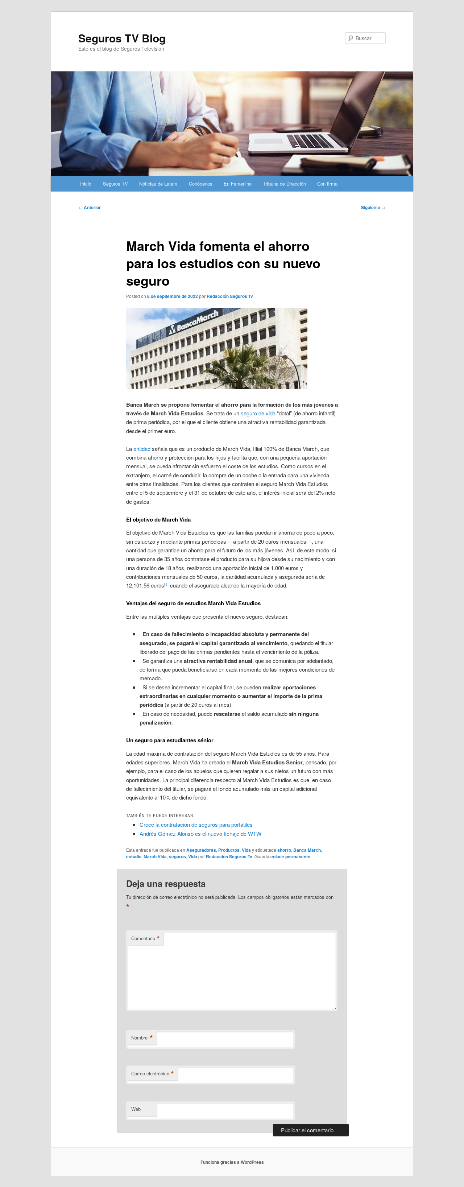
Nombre (142, 1037)
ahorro (284, 850)
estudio (133, 856)
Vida (246, 850)
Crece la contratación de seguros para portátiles (196, 824)
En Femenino (238, 183)
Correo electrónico (152, 1073)
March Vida (155, 856)
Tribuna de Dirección (284, 183)
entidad (141, 448)
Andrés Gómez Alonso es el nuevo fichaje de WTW (200, 833)
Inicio (85, 183)
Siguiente (373, 207)
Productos (229, 850)
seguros (177, 856)
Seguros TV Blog (122, 38)
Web (136, 1108)
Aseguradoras (201, 850)
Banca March (307, 850)
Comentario (145, 938)
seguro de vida (258, 413)
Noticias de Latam (158, 183)
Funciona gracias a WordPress (232, 1162)
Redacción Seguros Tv (230, 296)
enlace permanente (290, 856)
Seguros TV (115, 183)
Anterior (89, 207)
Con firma (327, 183)
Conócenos (200, 183)
